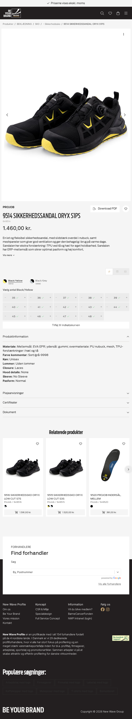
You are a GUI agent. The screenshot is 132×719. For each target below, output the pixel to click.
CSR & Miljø (42, 609)
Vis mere (7, 255)
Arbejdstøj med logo (18, 682)
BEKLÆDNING (24, 24)
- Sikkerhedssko (51, 24)
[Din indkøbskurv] (118, 13)
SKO (37, 24)
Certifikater (10, 402)
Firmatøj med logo (69, 682)
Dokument (9, 412)
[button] (66, 115)
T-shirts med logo (82, 691)
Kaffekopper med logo (19, 691)
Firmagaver (44, 682)
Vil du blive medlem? (80, 609)
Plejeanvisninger (13, 393)
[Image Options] (123, 34)
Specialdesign (43, 613)
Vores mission (11, 618)
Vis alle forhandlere (109, 584)
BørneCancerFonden (80, 613)
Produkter (8, 24)
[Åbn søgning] (102, 13)
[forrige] (7, 114)
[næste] (124, 114)
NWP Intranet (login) (80, 618)
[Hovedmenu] (126, 13)
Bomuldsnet (107, 691)
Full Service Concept (47, 618)
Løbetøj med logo (97, 682)
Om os (6, 609)
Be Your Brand (11, 613)
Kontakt (7, 622)
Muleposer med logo (52, 691)
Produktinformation (15, 336)
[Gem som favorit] (110, 13)
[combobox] (13, 572)
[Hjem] (12, 13)
